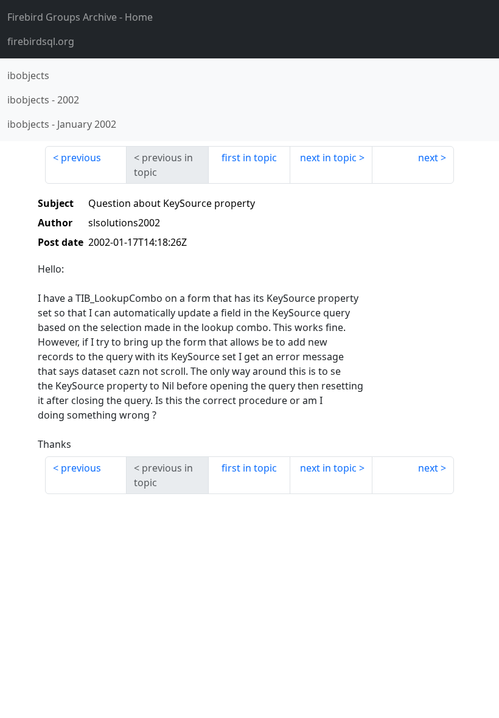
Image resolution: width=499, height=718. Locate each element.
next (428, 157)
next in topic (328, 157)
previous (81, 157)
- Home (80, 17)
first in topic (249, 157)
